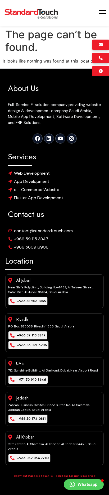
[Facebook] (38, 139)
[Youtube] (60, 139)
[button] (84, 484)
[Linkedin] (49, 139)
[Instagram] (72, 139)
